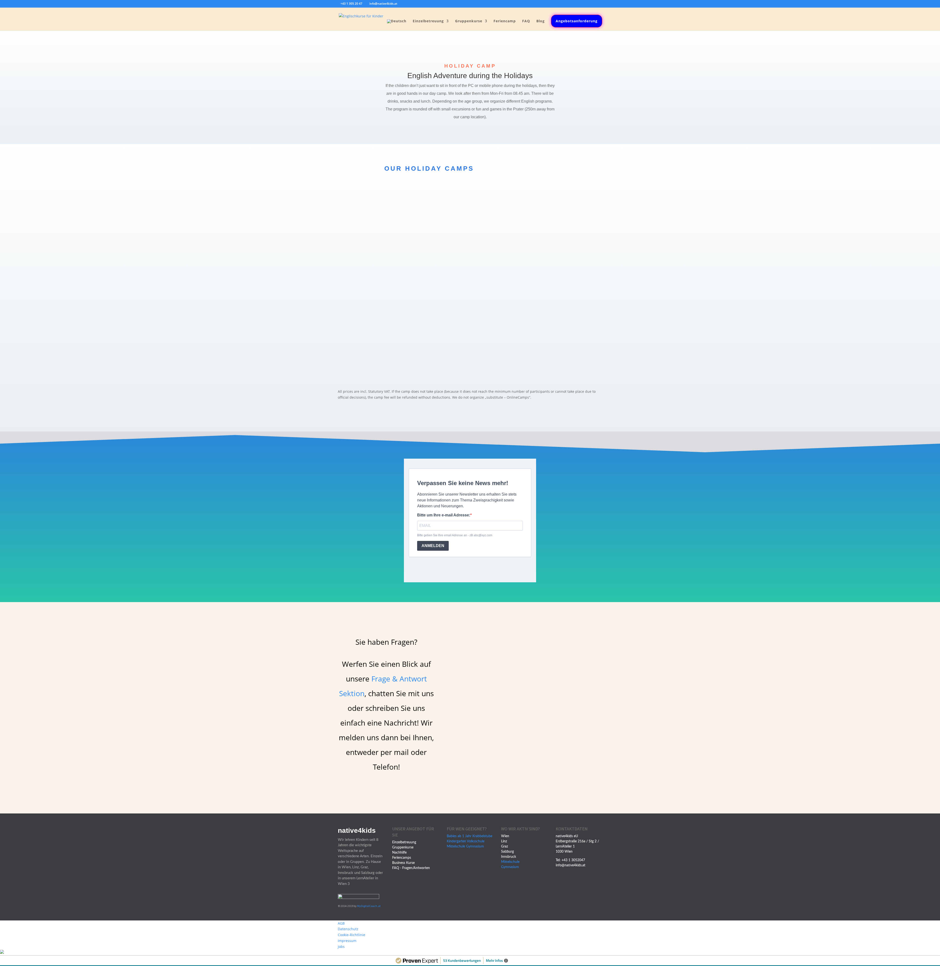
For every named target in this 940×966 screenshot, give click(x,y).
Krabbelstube (482, 836)
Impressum (347, 940)
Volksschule (475, 841)
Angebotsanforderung (577, 21)
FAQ (526, 21)
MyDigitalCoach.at (369, 906)
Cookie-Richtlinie (351, 934)
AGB (341, 923)
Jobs (341, 946)
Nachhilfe (399, 852)
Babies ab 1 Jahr (459, 836)
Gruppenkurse (468, 21)
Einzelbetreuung (428, 21)
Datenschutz (348, 929)
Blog (540, 21)
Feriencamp (505, 21)
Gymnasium (475, 846)
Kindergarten (456, 841)
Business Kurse (403, 863)
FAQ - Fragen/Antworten (411, 868)
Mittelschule (456, 846)
